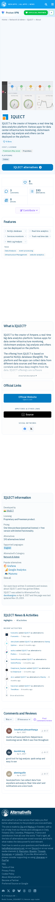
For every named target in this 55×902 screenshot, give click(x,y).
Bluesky (33, 851)
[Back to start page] (3, 4)
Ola (21, 826)
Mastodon (23, 851)
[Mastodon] (13, 890)
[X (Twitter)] (8, 890)
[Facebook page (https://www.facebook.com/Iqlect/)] (24, 428)
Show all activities (17, 695)
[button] (7, 141)
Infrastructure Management (16, 255)
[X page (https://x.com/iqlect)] (31, 428)
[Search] (46, 4)
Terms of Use (8, 867)
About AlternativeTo (11, 877)
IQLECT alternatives (25, 167)
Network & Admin (12, 557)
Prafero (13, 654)
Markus (31, 826)
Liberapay (40, 857)
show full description (27, 375)
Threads (41, 851)
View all (7, 577)
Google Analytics (17, 569)
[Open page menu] (52, 4)
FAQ (4, 863)
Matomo (12, 573)
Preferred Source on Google (15, 883)
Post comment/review (44, 719)
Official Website (27, 398)
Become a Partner (10, 880)
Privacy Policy (8, 870)
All (8, 719)
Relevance (24, 719)
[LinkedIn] (34, 890)
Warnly (43, 677)
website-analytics (37, 255)
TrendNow (15, 689)
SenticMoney (16, 663)
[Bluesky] (19, 890)
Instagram (7, 854)
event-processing (26, 251)
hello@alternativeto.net (13, 848)
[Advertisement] (27, 51)
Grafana (11, 565)
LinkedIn (19, 854)
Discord (35, 848)
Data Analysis (10, 251)
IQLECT (27, 633)
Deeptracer (17, 672)
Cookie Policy (8, 873)
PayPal (5, 860)
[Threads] (24, 890)
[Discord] (3, 890)
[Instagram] (29, 890)
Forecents (15, 636)
